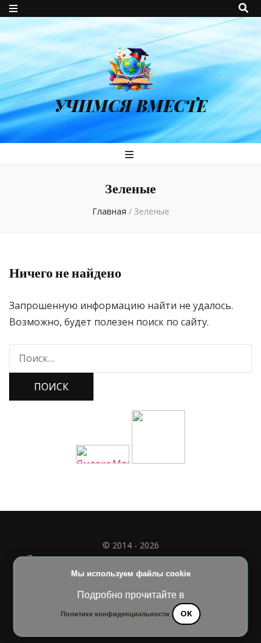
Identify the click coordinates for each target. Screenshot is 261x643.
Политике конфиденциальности (115, 614)
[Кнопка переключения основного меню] (131, 154)
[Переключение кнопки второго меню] (13, 8)
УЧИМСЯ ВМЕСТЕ (131, 105)
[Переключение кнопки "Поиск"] (243, 8)
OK (186, 613)
